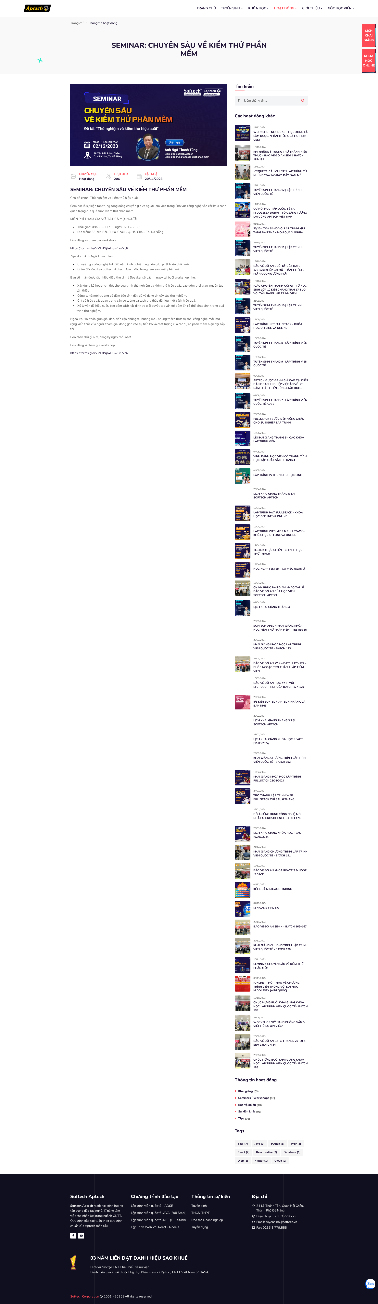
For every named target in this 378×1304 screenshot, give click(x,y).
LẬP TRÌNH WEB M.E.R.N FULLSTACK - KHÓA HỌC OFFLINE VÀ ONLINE (279, 533)
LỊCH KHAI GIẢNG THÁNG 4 (271, 607)
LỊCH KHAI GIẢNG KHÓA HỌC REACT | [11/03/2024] (278, 741)
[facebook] (73, 1236)
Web (243, 1161)
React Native (266, 1152)
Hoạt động (86, 179)
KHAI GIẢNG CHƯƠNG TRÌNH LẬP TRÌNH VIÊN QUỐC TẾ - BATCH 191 (280, 853)
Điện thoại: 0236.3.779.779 (276, 1216)
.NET (243, 1144)
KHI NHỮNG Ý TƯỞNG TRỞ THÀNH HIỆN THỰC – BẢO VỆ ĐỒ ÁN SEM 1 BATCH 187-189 (280, 155)
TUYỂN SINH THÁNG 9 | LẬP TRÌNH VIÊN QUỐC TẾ (280, 363)
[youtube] (81, 1236)
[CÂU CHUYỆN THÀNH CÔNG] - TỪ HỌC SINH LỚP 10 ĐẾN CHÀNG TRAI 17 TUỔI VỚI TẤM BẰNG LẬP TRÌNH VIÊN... (280, 289)
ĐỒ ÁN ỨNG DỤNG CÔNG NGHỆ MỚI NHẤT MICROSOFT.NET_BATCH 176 (277, 816)
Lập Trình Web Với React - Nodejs (155, 1227)
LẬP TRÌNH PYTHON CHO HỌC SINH (277, 475)
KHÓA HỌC (257, 8)
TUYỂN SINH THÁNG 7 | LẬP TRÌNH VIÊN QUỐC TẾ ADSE (280, 402)
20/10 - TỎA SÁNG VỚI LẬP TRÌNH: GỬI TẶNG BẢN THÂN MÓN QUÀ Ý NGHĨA (279, 230)
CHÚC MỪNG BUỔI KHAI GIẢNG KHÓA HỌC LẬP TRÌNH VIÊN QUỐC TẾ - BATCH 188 (280, 1063)
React (243, 1152)
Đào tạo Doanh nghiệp (207, 1220)
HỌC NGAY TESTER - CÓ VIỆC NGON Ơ (279, 569)
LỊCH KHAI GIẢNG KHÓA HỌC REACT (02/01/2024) (278, 835)
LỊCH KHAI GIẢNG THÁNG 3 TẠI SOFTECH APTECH (274, 722)
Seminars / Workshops (256, 1098)
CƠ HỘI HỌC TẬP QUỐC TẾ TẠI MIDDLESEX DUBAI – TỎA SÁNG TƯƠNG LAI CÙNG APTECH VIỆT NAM (280, 212)
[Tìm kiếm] (303, 101)
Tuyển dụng (199, 1227)
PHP (296, 1144)
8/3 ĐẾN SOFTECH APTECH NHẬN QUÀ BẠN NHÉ (279, 704)
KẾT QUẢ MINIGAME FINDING (272, 889)
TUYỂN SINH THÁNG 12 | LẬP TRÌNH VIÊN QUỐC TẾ (277, 192)
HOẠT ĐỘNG (284, 8)
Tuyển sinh (199, 1206)
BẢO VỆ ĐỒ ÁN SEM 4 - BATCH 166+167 (280, 926)
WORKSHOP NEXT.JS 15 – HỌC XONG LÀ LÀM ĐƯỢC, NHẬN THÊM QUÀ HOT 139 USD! (280, 136)
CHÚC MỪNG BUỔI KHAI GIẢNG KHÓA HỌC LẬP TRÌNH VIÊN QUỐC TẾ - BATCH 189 (280, 1006)
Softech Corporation (85, 1296)
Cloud (280, 1161)
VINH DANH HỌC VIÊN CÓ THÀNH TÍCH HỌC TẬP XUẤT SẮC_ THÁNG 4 (280, 458)
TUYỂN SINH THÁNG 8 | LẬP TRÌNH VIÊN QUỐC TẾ (280, 345)
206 (117, 179)
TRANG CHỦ (206, 8)
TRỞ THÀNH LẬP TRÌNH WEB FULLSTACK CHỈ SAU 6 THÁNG (273, 797)
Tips (244, 1118)
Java (259, 1144)
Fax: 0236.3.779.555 (271, 1227)
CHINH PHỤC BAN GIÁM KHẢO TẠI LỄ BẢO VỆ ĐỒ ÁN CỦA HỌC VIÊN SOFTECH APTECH (278, 591)
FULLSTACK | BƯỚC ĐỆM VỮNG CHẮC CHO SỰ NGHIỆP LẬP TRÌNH (278, 421)
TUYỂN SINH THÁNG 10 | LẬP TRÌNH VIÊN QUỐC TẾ (277, 307)
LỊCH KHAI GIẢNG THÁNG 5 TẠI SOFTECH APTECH (274, 496)
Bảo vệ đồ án (250, 1105)
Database (292, 1152)
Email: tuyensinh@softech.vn (276, 1222)
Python (277, 1144)
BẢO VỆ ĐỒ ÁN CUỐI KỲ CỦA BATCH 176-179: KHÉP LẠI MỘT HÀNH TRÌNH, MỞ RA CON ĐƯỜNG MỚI (278, 270)
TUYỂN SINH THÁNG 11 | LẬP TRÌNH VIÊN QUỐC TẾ (277, 249)
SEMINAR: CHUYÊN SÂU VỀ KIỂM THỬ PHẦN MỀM (278, 966)
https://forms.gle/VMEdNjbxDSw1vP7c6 (99, 248)
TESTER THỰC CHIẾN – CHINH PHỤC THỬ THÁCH (277, 552)
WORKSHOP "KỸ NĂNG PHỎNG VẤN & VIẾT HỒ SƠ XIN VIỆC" (279, 1024)
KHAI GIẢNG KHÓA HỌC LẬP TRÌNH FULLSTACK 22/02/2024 (277, 778)
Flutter (261, 1161)
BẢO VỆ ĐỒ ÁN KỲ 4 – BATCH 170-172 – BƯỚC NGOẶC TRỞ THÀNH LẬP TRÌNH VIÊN (279, 667)
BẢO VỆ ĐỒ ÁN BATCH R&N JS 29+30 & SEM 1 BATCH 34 (279, 1043)
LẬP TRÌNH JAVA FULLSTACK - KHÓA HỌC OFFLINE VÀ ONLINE (278, 514)
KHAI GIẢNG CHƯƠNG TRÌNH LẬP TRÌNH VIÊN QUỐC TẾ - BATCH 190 (280, 947)
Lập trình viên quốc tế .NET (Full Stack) (158, 1220)
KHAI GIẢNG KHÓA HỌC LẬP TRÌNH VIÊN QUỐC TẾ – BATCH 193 (277, 646)
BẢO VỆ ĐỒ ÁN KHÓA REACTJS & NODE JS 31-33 (280, 872)
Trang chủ (77, 23)
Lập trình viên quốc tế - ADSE (152, 1206)
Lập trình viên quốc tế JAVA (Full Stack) (158, 1213)
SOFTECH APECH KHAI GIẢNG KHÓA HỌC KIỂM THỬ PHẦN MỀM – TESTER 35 (280, 628)
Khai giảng (248, 1091)
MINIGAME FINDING (266, 908)
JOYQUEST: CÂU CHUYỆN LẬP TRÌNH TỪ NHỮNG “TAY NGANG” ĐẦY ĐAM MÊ (280, 173)
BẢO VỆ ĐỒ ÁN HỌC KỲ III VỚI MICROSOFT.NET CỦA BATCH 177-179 (278, 685)
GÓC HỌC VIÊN (339, 8)
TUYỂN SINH (230, 8)
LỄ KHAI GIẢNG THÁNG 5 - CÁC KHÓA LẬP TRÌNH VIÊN (278, 439)
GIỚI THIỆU (311, 8)
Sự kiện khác (249, 1112)
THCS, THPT (200, 1213)
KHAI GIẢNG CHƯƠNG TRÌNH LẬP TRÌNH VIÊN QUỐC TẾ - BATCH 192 (280, 760)
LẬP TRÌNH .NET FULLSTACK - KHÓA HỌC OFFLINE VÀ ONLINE (277, 326)
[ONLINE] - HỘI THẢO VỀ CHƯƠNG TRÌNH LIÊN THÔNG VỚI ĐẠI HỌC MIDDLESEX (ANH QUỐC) (276, 986)
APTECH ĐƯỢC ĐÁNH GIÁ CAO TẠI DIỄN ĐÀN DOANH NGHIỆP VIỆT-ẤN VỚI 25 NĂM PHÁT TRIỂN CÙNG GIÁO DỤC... (280, 384)
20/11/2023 (154, 179)
